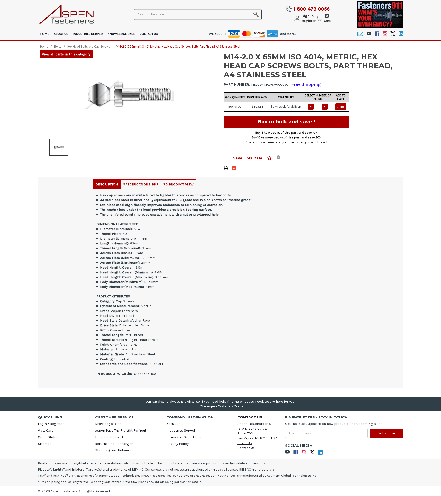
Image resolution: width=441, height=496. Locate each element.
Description (107, 184)
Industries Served (88, 34)
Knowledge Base (121, 34)
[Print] (226, 168)
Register (309, 21)
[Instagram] (384, 33)
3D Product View (178, 184)
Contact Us (149, 34)
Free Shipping (306, 84)
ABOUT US (61, 34)
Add (340, 107)
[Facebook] (376, 33)
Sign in (308, 16)
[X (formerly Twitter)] (392, 33)
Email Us (244, 443)
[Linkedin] (401, 33)
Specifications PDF (140, 184)
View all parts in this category (66, 54)
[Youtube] (368, 33)
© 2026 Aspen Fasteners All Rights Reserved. (74, 491)
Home (44, 34)
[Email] (360, 34)
